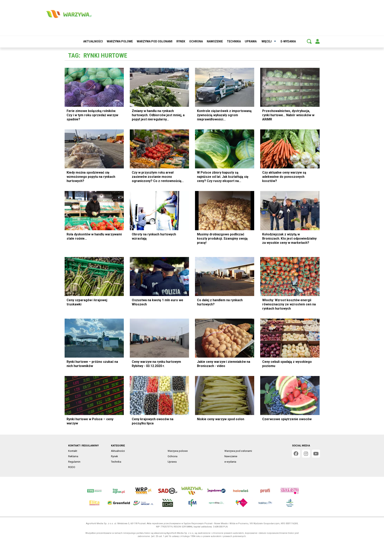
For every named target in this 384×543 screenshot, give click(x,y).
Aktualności (93, 41)
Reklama (73, 456)
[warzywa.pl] (69, 14)
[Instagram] (306, 454)
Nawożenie (215, 41)
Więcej (267, 41)
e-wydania (288, 41)
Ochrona (196, 41)
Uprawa (251, 41)
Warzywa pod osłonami (154, 41)
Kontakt (72, 450)
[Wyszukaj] (309, 41)
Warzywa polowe (120, 41)
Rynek (180, 41)
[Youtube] (316, 454)
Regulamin (74, 461)
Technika (234, 41)
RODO (71, 467)
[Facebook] (296, 454)
